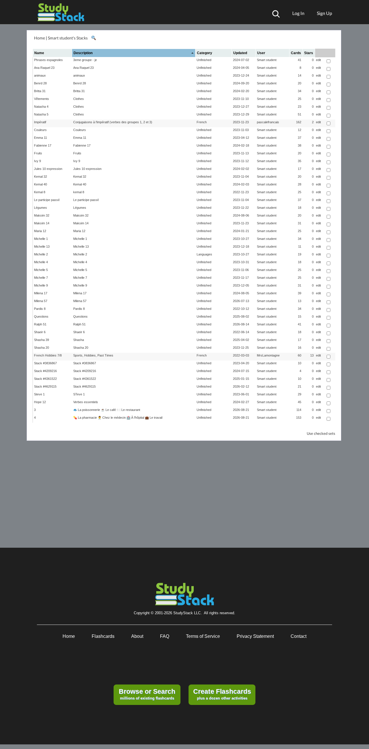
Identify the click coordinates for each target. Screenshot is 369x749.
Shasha (78, 340)
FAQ (164, 636)
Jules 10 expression (48, 168)
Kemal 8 (39, 192)
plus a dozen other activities (222, 694)
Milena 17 (40, 293)
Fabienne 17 (42, 145)
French (202, 122)
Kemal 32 (40, 176)
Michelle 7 (41, 277)
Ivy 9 (37, 161)
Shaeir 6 (40, 332)
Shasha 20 (41, 347)
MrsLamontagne (268, 355)
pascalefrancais (268, 122)
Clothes (78, 99)
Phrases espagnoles (48, 60)
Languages (204, 254)
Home (39, 37)
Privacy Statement (255, 636)
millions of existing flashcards (147, 694)
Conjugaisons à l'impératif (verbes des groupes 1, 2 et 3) (112, 122)
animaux (40, 75)
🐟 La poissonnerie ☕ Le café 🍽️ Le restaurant (106, 410)
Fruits (38, 153)
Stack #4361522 (45, 378)
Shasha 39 (41, 340)
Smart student (266, 60)
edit (318, 60)
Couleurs (40, 130)
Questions (41, 316)
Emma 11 (40, 137)
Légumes (40, 207)
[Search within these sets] (93, 38)
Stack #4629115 (45, 386)
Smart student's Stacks (68, 37)
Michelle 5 (41, 270)
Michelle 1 (41, 238)
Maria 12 (40, 231)
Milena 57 (40, 301)
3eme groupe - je (85, 60)
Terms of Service (203, 636)
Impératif (40, 122)
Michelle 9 (41, 285)
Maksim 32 (41, 215)
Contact (298, 636)
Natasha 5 (41, 114)
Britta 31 (40, 91)
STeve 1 (79, 394)
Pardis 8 (40, 308)
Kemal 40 (40, 184)
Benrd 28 (40, 83)
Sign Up (324, 13)
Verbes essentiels (85, 402)
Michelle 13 (42, 246)
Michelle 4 (41, 262)
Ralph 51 (40, 324)
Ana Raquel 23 (44, 67)
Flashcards (103, 636)
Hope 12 (40, 402)
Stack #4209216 (45, 371)
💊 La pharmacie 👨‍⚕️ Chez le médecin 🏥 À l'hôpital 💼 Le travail (117, 417)
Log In (298, 13)
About (137, 636)
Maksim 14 (41, 223)
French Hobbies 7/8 (48, 355)
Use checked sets (321, 433)
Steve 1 (39, 394)
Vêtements (41, 99)
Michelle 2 (41, 254)
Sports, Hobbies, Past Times (93, 355)
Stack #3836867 (45, 363)
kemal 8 (78, 192)
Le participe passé (47, 200)
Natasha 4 (41, 106)
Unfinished (204, 60)
